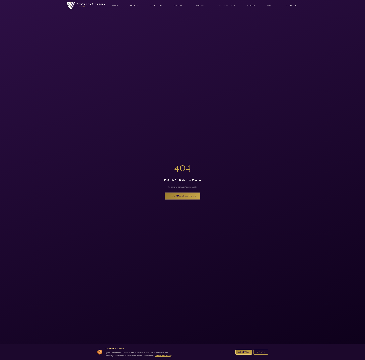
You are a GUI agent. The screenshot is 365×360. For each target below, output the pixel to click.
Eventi (251, 5)
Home (114, 5)
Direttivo (156, 5)
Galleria (199, 5)
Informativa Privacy (163, 355)
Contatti (290, 5)
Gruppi (178, 5)
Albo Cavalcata (225, 5)
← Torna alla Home (182, 196)
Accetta (243, 352)
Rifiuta (260, 352)
